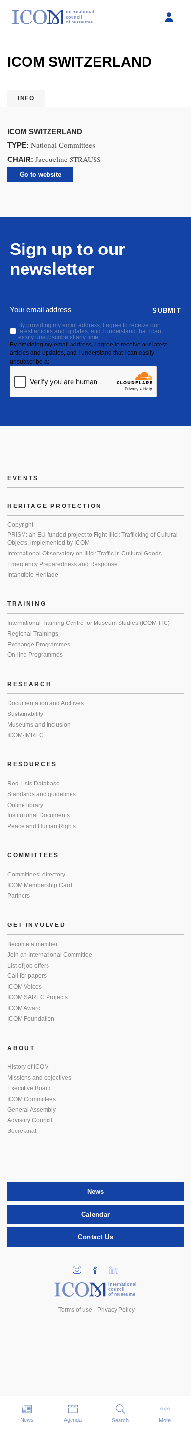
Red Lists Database (33, 783)
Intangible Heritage (32, 574)
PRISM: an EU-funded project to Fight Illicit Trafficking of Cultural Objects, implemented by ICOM (92, 538)
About (21, 1048)
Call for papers (27, 975)
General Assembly (31, 1110)
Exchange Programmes (38, 644)
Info (26, 98)
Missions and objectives (39, 1077)
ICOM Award (24, 1008)
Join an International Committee (49, 954)
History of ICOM (28, 1066)
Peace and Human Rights (41, 826)
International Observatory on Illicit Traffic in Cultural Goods (84, 553)
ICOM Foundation (30, 1018)
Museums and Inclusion (39, 724)
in (80, 1267)
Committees (33, 855)
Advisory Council (29, 1120)
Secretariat (21, 1131)
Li (117, 1267)
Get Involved (36, 925)
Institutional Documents (38, 815)
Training (27, 603)
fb (98, 1267)
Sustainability (25, 714)
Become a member (32, 944)
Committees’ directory (36, 874)
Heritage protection (54, 506)
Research (29, 684)
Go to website (40, 174)
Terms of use (75, 1309)
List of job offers (28, 965)
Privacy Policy (116, 1309)
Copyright (20, 524)
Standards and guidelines (41, 794)
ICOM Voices (24, 986)
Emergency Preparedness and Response (62, 564)
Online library (25, 805)
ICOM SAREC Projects (37, 997)
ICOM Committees (31, 1099)
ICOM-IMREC (25, 735)
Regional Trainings (32, 633)
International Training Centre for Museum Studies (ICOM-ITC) (88, 623)
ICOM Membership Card (39, 885)
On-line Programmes (35, 654)
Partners (18, 895)
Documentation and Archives (45, 703)
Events (23, 478)
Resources (32, 764)
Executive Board (29, 1088)
